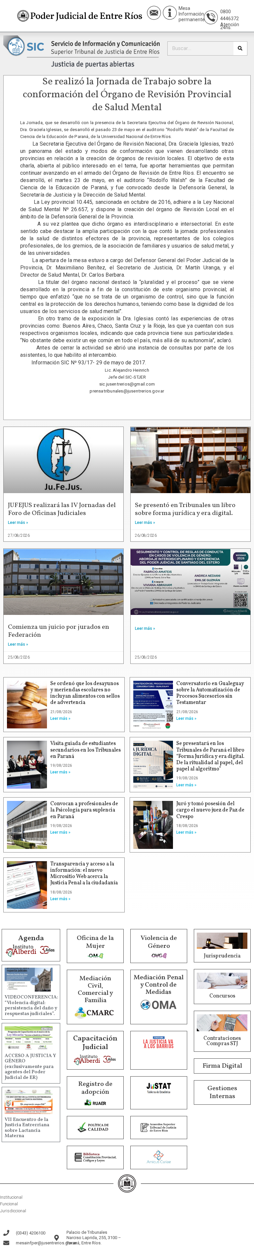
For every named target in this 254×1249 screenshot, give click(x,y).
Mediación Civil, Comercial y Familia (95, 989)
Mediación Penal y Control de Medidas (159, 985)
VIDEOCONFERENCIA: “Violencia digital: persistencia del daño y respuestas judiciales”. (31, 1005)
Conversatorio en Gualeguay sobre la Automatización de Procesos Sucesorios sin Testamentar (210, 693)
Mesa (184, 8)
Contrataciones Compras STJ (222, 1041)
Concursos (222, 996)
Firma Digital (222, 1066)
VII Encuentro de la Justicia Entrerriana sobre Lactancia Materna (27, 1128)
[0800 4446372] (211, 17)
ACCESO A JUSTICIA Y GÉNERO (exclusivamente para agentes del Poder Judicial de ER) (30, 1066)
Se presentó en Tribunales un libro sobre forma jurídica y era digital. (185, 509)
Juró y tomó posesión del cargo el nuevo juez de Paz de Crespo (210, 810)
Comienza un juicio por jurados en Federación (58, 631)
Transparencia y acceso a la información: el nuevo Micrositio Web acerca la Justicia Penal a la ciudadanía (84, 873)
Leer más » (18, 522)
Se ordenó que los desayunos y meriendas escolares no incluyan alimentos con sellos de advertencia (85, 693)
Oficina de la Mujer (95, 942)
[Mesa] (170, 13)
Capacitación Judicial (95, 1043)
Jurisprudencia (222, 956)
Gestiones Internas (222, 1092)
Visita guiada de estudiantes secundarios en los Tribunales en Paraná (85, 750)
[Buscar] (240, 48)
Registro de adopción (95, 1088)
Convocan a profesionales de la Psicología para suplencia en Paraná (84, 810)
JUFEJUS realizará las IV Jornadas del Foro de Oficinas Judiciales (62, 509)
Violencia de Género (159, 942)
